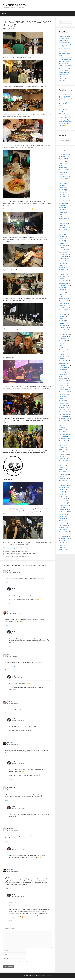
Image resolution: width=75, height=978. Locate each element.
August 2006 (63, 441)
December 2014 (63, 252)
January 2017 (63, 196)
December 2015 (63, 225)
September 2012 (64, 312)
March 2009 (62, 405)
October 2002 (63, 536)
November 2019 (63, 154)
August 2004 (63, 487)
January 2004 (63, 503)
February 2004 (63, 501)
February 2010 (63, 381)
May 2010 (62, 374)
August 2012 (63, 314)
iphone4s (14, 553)
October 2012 (63, 310)
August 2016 (63, 207)
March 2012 (62, 325)
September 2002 (64, 538)
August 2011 (63, 341)
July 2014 (62, 263)
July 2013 (62, 290)
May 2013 (62, 294)
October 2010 (63, 363)
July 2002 (62, 543)
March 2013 (62, 298)
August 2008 (63, 421)
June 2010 (62, 372)
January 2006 (63, 456)
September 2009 (64, 392)
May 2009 (62, 401)
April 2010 (62, 376)
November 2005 (63, 461)
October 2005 (63, 463)
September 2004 (64, 485)
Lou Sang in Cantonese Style (17, 666)
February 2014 (63, 274)
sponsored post (32, 553)
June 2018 (62, 187)
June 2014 (62, 265)
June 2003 (62, 518)
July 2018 (62, 185)
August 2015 (63, 234)
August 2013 (63, 287)
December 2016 (63, 199)
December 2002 (63, 532)
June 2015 (62, 239)
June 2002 (62, 545)
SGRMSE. (61, 102)
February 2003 (63, 527)
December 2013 (63, 279)
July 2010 (62, 370)
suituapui (10, 742)
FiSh (8, 655)
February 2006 (63, 454)
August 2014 (63, 261)
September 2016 (64, 205)
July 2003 (62, 516)
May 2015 (62, 241)
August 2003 (63, 514)
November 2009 (63, 387)
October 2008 (63, 416)
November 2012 (63, 307)
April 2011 (62, 350)
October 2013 (63, 283)
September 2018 (64, 181)
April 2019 (62, 165)
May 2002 (62, 547)
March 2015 (62, 245)
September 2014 (64, 258)
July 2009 (62, 396)
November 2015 (63, 227)
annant (9, 701)
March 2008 (62, 432)
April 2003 (62, 523)
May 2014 (62, 267)
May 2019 (62, 163)
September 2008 (64, 418)
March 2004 (62, 498)
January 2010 (63, 383)
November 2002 (63, 534)
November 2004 (63, 481)
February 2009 (63, 407)
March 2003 (62, 525)
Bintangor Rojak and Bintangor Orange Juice (65, 115)
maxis (18, 553)
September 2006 (64, 438)
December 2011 (63, 332)
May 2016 (62, 214)
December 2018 (63, 174)
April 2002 (62, 549)
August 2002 (63, 541)
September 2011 (64, 338)
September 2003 (64, 512)
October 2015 (63, 230)
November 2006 (63, 434)
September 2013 (64, 285)
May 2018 (62, 190)
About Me (3, 13)
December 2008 (63, 412)
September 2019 (64, 156)
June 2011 (62, 345)
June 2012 (62, 318)
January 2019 (63, 172)
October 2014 (63, 256)
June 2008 (62, 425)
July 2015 (62, 236)
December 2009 (63, 385)
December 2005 (63, 458)
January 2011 (63, 356)
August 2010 (63, 367)
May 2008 (62, 427)
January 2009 (63, 409)
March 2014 (62, 272)
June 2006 (62, 445)
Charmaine (10, 612)
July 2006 (62, 443)
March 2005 (62, 472)
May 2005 (62, 467)
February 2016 (63, 221)
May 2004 (62, 494)
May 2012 (62, 321)
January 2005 (63, 476)
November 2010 (63, 361)
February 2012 (63, 327)
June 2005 (62, 465)
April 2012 (62, 323)
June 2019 (62, 161)
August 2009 (63, 394)
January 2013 (63, 303)
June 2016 (62, 212)
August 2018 (63, 183)
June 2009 (62, 398)
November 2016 (63, 201)
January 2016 (63, 223)
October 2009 (63, 390)
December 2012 (63, 305)
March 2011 (62, 352)
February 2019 (63, 170)
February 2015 (63, 247)
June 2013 (62, 292)
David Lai (10, 869)
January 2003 (63, 529)
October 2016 (63, 203)
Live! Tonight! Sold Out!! (14, 551)
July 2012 (62, 316)
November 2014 (63, 254)
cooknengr (62, 120)
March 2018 (62, 192)
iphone (10, 553)
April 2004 (62, 496)
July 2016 (62, 210)
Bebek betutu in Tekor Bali (11, 554)
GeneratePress (47, 975)
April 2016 (62, 216)
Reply (6, 582)
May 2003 (62, 521)
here (48, 508)
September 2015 (64, 232)
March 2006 (62, 452)
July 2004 (62, 489)
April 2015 (62, 243)
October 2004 (63, 483)
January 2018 (63, 194)
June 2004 (62, 492)
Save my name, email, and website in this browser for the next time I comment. (27, 962)
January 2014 (63, 276)
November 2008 (63, 414)
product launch (24, 553)
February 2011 (63, 354)
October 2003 (63, 509)
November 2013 (63, 281)
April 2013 (62, 296)
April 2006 (62, 449)
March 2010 (62, 378)
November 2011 (63, 334)
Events (6, 551)
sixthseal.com (14, 5)
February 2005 (63, 474)
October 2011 (63, 336)
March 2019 (62, 167)
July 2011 (62, 343)
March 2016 (62, 219)
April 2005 (62, 469)
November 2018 (63, 176)
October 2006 (63, 436)
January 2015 (63, 250)
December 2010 (63, 358)
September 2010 (64, 365)
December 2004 (63, 478)
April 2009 (62, 403)
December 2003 (63, 505)
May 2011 (62, 347)
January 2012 (63, 330)
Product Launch (24, 551)
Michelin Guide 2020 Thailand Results (65, 109)
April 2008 (62, 430)
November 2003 (63, 507)
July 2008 (62, 423)
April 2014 (62, 270)
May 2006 (62, 447)
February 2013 (63, 301)
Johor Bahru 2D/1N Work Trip (64, 104)
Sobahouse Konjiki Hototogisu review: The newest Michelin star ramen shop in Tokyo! (65, 51)
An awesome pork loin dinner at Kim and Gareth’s (17, 556)
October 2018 (63, 179)
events (6, 553)
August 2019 (63, 159)
